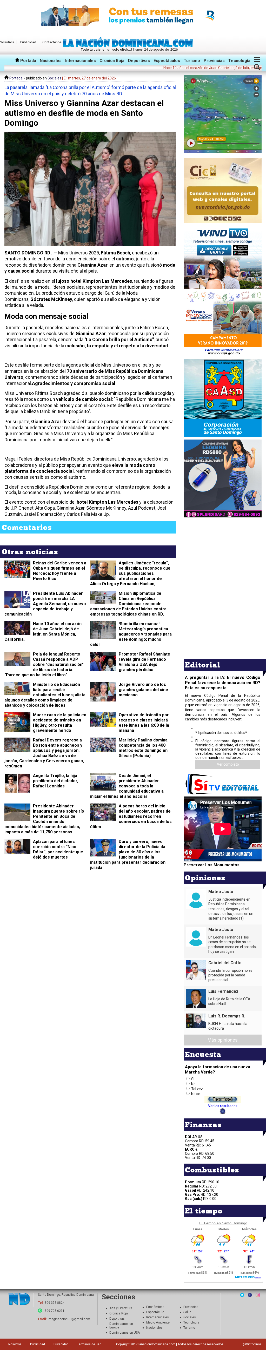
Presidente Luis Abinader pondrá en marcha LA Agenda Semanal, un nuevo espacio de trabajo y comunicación (45, 604)
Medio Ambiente (158, 1322)
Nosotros (15, 1344)
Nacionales (51, 60)
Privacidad (61, 1344)
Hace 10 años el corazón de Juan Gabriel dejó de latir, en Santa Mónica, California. (43, 631)
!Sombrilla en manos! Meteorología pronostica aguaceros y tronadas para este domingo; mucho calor (131, 634)
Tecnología (239, 60)
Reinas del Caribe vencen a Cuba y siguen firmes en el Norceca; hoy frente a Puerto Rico (59, 571)
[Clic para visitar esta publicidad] (133, 15)
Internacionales (80, 60)
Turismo (192, 60)
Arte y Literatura (120, 1308)
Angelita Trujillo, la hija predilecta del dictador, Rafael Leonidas (55, 780)
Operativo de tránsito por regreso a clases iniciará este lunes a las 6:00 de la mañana (144, 722)
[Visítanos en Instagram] (258, 1295)
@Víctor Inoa (252, 1344)
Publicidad (28, 42)
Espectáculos (167, 60)
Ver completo (228, 764)
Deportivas (139, 60)
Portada (27, 60)
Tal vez (197, 1089)
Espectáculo (155, 1312)
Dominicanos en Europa (121, 1325)
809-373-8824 (54, 1303)
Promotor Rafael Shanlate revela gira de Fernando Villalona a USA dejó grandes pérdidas (144, 662)
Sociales (54, 78)
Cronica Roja (111, 60)
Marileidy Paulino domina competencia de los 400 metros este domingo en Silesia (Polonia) (143, 748)
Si (192, 1079)
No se (195, 1094)
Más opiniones (223, 1040)
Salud (187, 1312)
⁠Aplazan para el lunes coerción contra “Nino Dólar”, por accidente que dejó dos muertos (58, 849)
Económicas (155, 1307)
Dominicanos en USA (124, 1332)
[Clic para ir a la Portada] (129, 46)
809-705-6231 (54, 1311)
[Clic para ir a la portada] (19, 1299)
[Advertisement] (223, 555)
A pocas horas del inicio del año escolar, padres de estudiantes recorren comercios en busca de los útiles (131, 816)
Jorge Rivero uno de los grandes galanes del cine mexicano (143, 689)
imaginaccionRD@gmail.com (69, 1319)
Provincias (214, 60)
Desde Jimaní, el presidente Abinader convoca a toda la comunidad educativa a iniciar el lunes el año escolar (127, 786)
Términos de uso (89, 1344)
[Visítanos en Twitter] (242, 1295)
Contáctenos (52, 42)
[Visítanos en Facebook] (250, 1295)
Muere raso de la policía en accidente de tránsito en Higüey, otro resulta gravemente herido (59, 722)
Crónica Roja (118, 1313)
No (193, 1084)
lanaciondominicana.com (156, 1344)
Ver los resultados (222, 1106)
